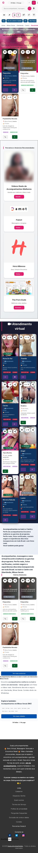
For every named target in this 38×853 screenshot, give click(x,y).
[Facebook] (10, 835)
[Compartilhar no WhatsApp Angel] (33, 430)
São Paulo (25, 408)
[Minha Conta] (29, 3)
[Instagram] (23, 835)
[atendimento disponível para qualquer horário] (10, 439)
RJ (3, 21)
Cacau (5, 406)
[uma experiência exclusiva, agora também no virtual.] (10, 486)
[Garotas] (18, 15)
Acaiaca (11, 708)
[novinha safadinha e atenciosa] (10, 392)
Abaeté (3, 708)
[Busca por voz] (34, 8)
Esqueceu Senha (19, 796)
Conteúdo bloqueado (28, 60)
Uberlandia (20, 25)
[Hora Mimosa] (19, 247)
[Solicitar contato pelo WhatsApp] (14, 90)
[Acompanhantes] (14, 15)
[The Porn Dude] (19, 287)
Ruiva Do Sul (7, 358)
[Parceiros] (19, 166)
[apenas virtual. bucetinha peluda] (10, 345)
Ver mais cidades (19, 716)
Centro (27, 25)
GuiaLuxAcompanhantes (15, 846)
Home (3, 25)
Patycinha (7, 73)
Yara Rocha (7, 453)
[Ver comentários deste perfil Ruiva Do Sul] (4, 337)
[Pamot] (19, 209)
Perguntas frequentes (19, 813)
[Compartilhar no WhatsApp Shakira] (33, 384)
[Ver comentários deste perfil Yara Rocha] (5, 431)
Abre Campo (7, 708)
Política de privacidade (19, 809)
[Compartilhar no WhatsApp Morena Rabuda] (15, 479)
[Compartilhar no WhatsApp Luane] (33, 477)
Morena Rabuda (9, 500)
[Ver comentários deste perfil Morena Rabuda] (5, 479)
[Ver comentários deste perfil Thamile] (21, 337)
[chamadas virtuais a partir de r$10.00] (27, 392)
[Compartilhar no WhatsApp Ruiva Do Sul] (15, 337)
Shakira (23, 406)
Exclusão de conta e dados (19, 817)
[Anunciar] (34, 3)
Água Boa (19, 708)
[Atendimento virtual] (4, 15)
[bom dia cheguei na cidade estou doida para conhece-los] (10, 105)
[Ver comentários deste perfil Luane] (22, 477)
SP (25, 21)
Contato (19, 822)
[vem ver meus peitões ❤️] (27, 485)
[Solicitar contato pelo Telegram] (14, 377)
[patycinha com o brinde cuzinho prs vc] (10, 60)
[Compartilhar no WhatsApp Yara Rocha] (15, 431)
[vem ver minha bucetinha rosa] (27, 345)
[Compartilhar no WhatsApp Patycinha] (15, 52)
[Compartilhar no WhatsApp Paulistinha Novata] (15, 97)
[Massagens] (9, 15)
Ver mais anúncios (19, 673)
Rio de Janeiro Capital (14, 21)
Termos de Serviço (19, 804)
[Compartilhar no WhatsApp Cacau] (15, 385)
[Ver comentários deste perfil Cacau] (5, 385)
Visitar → (19, 227)
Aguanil (28, 708)
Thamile (24, 358)
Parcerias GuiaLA (19, 826)
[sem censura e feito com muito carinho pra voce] (27, 437)
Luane (23, 498)
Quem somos (19, 800)
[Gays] (23, 15)
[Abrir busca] (29, 8)
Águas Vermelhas (11, 711)
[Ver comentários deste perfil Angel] (22, 430)
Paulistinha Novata (10, 119)
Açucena (15, 708)
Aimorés (16, 711)
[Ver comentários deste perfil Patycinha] (5, 52)
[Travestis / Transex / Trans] (34, 15)
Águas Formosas (5, 711)
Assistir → (19, 196)
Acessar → (19, 307)
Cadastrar (19, 791)
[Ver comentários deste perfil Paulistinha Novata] (4, 97)
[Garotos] (29, 15)
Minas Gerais (11, 25)
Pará (5, 455)
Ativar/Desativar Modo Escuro (10, 839)
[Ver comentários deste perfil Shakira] (21, 384)
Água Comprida (24, 708)
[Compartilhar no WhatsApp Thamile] (33, 337)
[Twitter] (17, 835)
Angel (23, 451)
